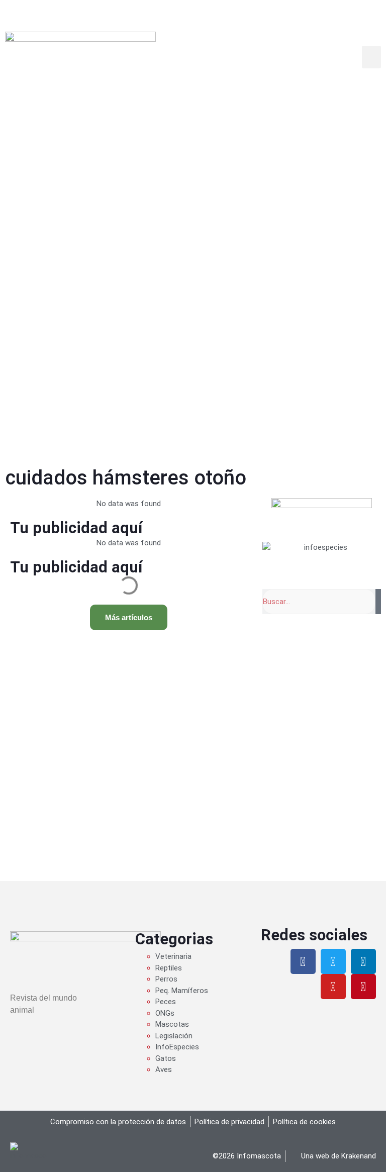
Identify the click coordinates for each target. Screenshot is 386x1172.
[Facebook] (303, 961)
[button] (371, 57)
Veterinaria (173, 956)
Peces (165, 1001)
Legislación (173, 1035)
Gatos (165, 1058)
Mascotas (172, 1024)
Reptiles (168, 967)
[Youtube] (333, 986)
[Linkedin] (363, 961)
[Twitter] (333, 961)
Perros (166, 979)
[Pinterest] (363, 986)
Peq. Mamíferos (181, 990)
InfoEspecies (177, 1046)
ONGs (164, 1013)
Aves (163, 1069)
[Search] (378, 601)
